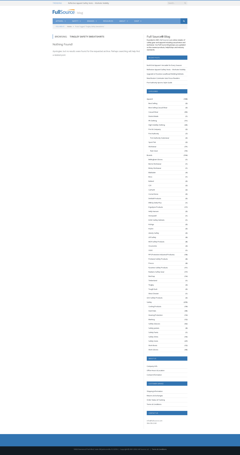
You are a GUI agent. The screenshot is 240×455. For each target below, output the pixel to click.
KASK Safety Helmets (156, 220)
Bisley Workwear (154, 168)
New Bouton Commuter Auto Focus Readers (163, 78)
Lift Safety (152, 237)
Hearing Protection (155, 315)
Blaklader (152, 172)
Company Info (152, 366)
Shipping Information (155, 391)
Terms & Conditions (154, 404)
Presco (151, 263)
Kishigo (151, 224)
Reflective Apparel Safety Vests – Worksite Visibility (88, 3)
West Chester (153, 293)
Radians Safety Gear (156, 272)
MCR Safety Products (156, 242)
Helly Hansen (153, 211)
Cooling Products (154, 306)
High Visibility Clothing (156, 125)
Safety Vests (153, 341)
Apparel (59, 21)
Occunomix (152, 246)
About (122, 21)
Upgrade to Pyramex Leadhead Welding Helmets (165, 74)
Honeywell (152, 216)
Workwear (152, 146)
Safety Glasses (154, 324)
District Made (153, 116)
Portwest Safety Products (158, 259)
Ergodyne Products (155, 207)
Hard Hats (152, 311)
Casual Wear (153, 112)
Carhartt (151, 190)
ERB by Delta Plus (155, 203)
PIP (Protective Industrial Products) (161, 254)
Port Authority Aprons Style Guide (159, 82)
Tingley (151, 285)
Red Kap (151, 276)
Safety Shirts (153, 337)
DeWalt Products (154, 198)
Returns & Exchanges (155, 395)
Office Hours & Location (155, 370)
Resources (108, 21)
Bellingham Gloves (155, 159)
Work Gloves (153, 350)
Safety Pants (153, 332)
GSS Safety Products (154, 298)
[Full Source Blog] (68, 11)
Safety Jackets (153, 328)
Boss (150, 177)
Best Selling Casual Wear (157, 107)
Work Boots (152, 345)
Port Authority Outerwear (159, 138)
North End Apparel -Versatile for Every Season (164, 65)
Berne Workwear (154, 164)
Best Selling (152, 103)
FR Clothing (152, 121)
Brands (90, 21)
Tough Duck (152, 289)
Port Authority (153, 133)
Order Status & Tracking (156, 400)
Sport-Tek (152, 142)
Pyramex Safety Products (158, 267)
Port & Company (154, 129)
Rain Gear (154, 151)
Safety (75, 21)
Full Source (164, 40)
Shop (136, 21)
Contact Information (154, 375)
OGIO (150, 250)
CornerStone (153, 194)
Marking (151, 319)
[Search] (183, 21)
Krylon (150, 228)
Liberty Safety (153, 233)
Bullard (151, 181)
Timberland (152, 280)
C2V (149, 185)
